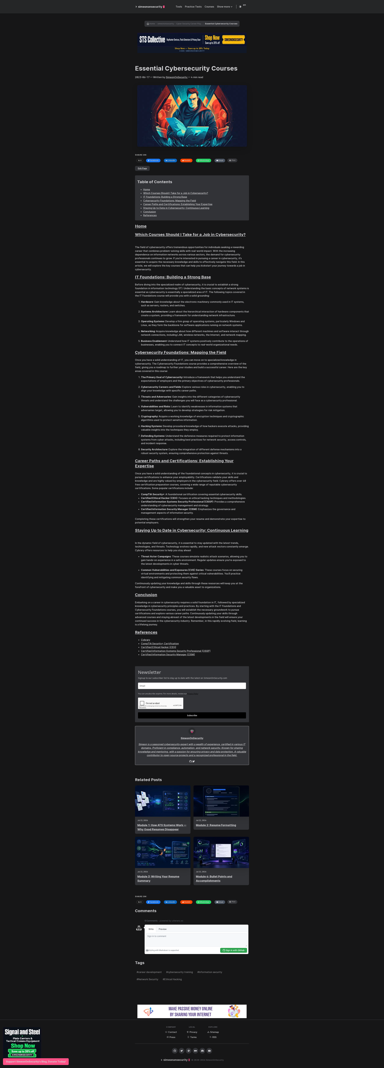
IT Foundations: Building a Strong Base (165, 196)
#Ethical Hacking (172, 979)
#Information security (209, 972)
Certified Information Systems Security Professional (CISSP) (175, 650)
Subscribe (192, 715)
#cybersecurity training (179, 972)
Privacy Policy (192, 693)
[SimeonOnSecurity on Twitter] (181, 1051)
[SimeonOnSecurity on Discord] (202, 1051)
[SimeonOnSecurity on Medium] (195, 1051)
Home (146, 189)
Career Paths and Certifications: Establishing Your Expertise (177, 204)
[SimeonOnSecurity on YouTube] (209, 1051)
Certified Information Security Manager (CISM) (168, 654)
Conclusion (149, 211)
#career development (149, 972)
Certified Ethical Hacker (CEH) (158, 647)
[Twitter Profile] (190, 761)
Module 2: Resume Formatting (216, 825)
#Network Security (147, 979)
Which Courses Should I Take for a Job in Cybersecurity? (175, 193)
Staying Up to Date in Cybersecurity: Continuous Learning (176, 207)
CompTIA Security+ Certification (160, 643)
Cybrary (145, 639)
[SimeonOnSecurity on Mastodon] (188, 1051)
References (150, 215)
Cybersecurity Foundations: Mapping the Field (169, 200)
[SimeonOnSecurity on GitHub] (175, 1051)
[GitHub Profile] (193, 761)
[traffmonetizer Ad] (192, 1011)
